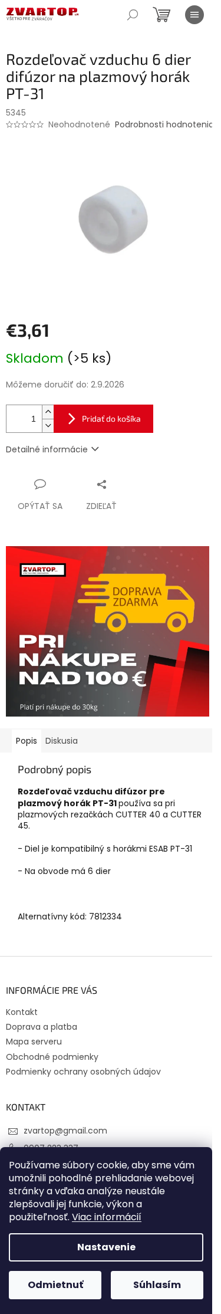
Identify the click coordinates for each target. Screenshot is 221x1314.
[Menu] (194, 15)
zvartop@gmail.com (65, 1130)
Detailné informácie (47, 449)
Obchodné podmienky (52, 1057)
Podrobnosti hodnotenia (164, 124)
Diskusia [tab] (61, 741)
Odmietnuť (55, 1285)
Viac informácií (106, 1217)
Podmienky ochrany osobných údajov (83, 1072)
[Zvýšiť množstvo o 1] (48, 412)
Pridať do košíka (111, 418)
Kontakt (22, 1012)
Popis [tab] (26, 741)
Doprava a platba (41, 1027)
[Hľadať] (132, 15)
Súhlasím (157, 1285)
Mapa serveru (34, 1041)
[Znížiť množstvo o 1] (48, 425)
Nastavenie (106, 1247)
